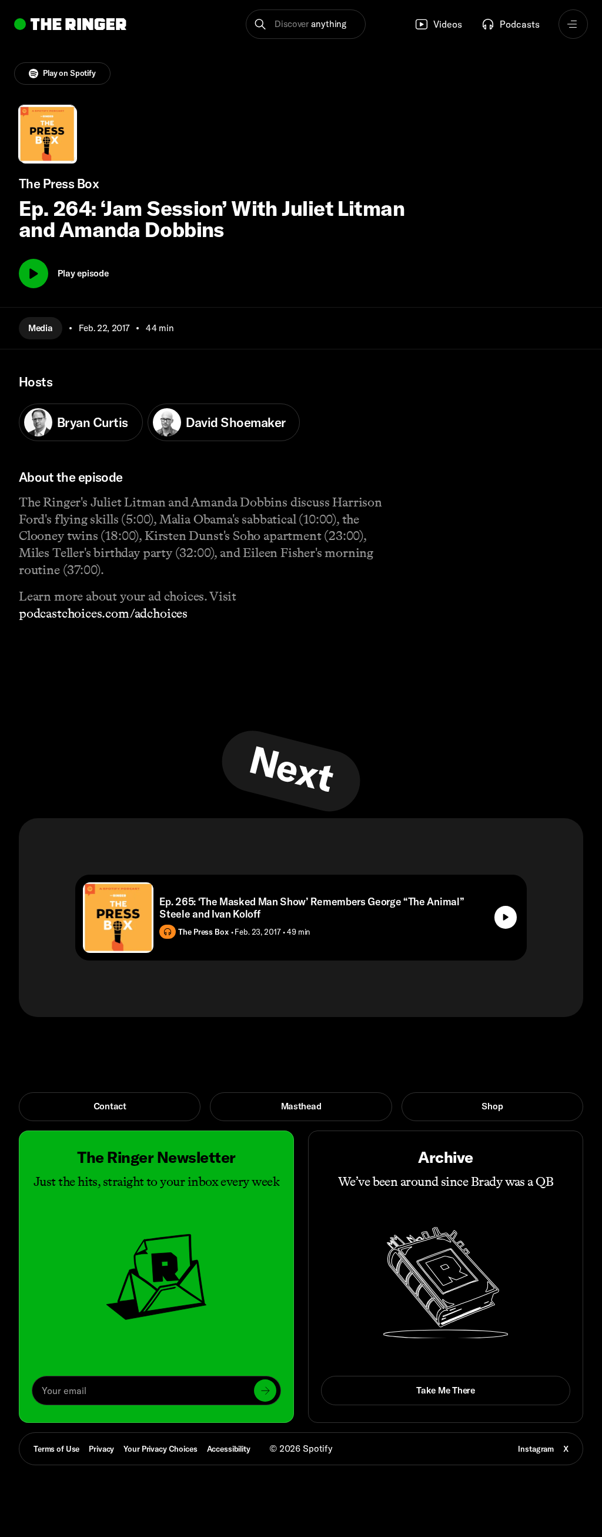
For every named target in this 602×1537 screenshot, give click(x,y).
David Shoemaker (236, 422)
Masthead (301, 1106)
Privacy (101, 1448)
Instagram (536, 1448)
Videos (447, 24)
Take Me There (445, 1390)
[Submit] (265, 1390)
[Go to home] (70, 24)
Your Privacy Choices (160, 1449)
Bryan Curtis (92, 422)
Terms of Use (56, 1448)
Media (40, 328)
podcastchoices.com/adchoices (103, 613)
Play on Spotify (69, 73)
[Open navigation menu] (573, 24)
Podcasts (520, 24)
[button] (305, 24)
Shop (492, 1106)
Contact (109, 1106)
